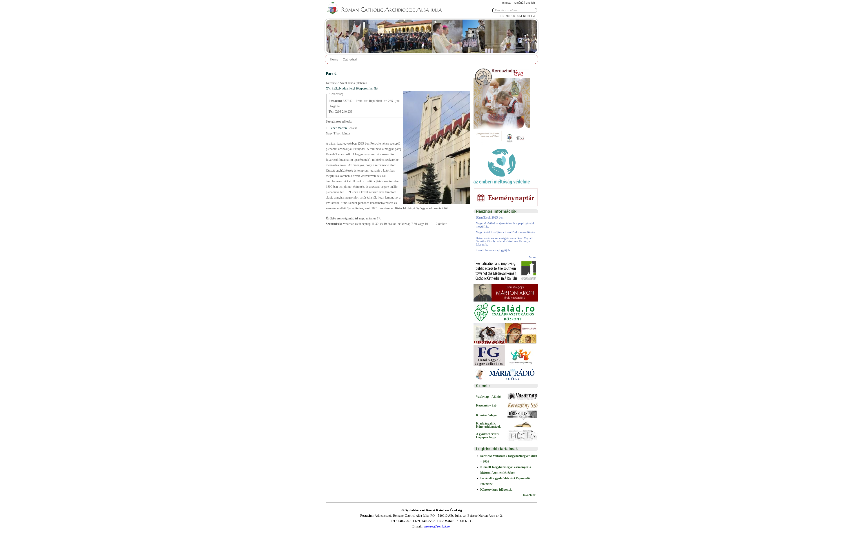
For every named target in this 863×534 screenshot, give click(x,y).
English (530, 2)
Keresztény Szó (486, 405)
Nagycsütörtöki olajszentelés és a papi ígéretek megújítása (505, 225)
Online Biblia (526, 16)
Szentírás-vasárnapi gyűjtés (493, 250)
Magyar (507, 2)
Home (334, 59)
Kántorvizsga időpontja (496, 489)
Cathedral (350, 59)
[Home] (387, 8)
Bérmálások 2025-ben (489, 217)
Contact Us (507, 16)
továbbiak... (530, 495)
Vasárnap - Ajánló (488, 396)
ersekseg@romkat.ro (437, 526)
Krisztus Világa (486, 415)
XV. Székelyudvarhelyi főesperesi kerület (352, 88)
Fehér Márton (338, 128)
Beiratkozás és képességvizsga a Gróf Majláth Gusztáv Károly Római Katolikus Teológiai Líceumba (504, 241)
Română (518, 2)
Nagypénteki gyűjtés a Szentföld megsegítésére (505, 232)
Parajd (331, 73)
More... (533, 257)
